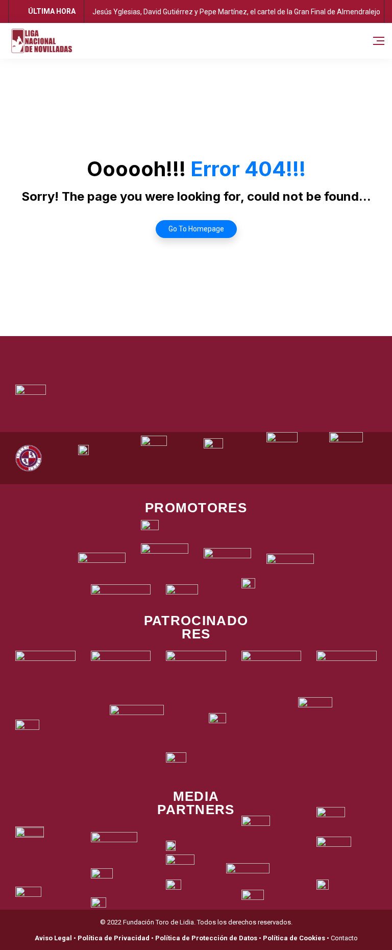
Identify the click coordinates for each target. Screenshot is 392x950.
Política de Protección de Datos (206, 938)
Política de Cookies (294, 938)
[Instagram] (210, 349)
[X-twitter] (182, 349)
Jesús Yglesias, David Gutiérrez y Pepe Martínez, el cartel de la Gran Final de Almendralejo (236, 12)
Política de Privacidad (114, 938)
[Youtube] (238, 349)
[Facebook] (154, 349)
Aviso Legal (53, 938)
